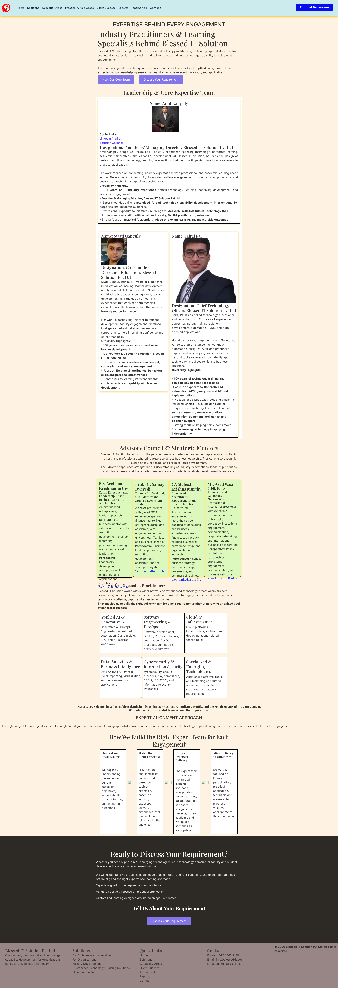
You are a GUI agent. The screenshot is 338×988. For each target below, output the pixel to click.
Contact (155, 8)
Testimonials (139, 8)
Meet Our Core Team (116, 79)
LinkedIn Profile (110, 138)
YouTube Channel (111, 143)
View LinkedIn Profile (150, 571)
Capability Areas (52, 8)
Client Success (106, 8)
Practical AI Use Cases (79, 8)
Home (20, 8)
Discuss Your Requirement (161, 79)
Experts (123, 8)
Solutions (33, 8)
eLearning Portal (84, 972)
